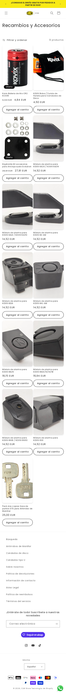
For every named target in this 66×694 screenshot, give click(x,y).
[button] (6, 13)
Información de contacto (21, 580)
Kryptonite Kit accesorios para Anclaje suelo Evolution (16, 165)
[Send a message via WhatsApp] (60, 688)
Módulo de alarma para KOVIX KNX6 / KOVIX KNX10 (14, 439)
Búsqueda (11, 539)
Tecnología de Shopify (42, 688)
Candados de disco (17, 553)
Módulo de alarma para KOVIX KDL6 (14, 302)
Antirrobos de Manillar (18, 546)
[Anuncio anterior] (5, 4)
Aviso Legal (12, 587)
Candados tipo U (15, 560)
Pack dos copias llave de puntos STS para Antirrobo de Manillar (17, 508)
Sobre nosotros (14, 566)
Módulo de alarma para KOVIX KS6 (45, 439)
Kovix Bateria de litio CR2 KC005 (15, 94)
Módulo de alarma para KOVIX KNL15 (14, 370)
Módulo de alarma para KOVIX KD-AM (45, 233)
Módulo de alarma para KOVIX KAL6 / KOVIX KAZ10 (14, 233)
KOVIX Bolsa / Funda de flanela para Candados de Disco (47, 95)
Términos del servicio (18, 601)
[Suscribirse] (56, 623)
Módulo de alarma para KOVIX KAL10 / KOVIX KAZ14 (46, 165)
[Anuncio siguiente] (60, 4)
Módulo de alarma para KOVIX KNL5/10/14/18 (45, 370)
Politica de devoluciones (20, 573)
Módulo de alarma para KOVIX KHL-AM (45, 302)
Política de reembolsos (19, 594)
